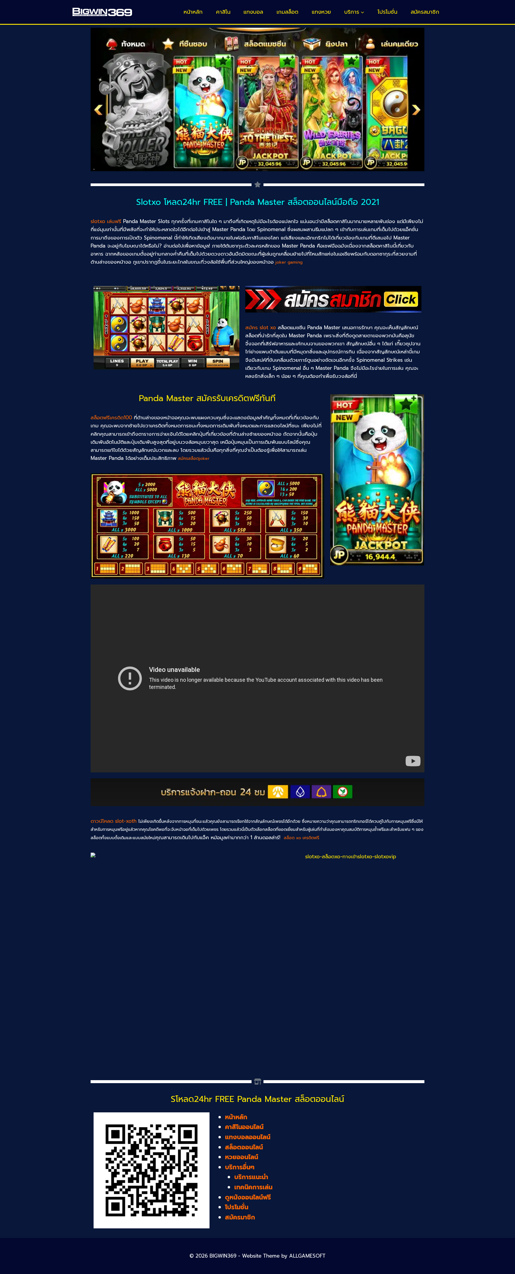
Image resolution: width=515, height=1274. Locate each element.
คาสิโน (223, 12)
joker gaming (289, 262)
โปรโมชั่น (387, 12)
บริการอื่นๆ (240, 1167)
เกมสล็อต (287, 12)
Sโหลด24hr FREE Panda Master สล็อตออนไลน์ (257, 1099)
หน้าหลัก (193, 12)
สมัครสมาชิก (425, 12)
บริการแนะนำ (251, 1177)
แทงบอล (253, 12)
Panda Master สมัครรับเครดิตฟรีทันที (207, 398)
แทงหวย (321, 12)
